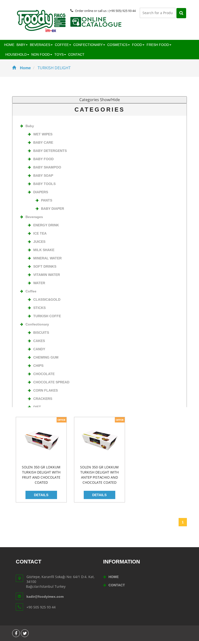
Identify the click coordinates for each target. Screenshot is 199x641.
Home (25, 68)
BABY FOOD (43, 159)
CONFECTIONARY (88, 45)
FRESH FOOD (158, 45)
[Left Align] (181, 13)
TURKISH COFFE (47, 316)
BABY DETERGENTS (50, 151)
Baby (29, 126)
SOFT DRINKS (44, 266)
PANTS (46, 200)
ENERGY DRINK (46, 225)
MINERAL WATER (47, 258)
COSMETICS (117, 45)
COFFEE (62, 45)
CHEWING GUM (45, 357)
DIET (37, 407)
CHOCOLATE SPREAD (51, 382)
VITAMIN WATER (46, 275)
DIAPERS (40, 192)
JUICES (39, 242)
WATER (39, 283)
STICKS (39, 308)
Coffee (30, 291)
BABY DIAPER (52, 209)
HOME (9, 45)
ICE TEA (40, 233)
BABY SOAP (43, 175)
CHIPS (38, 366)
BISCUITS (41, 332)
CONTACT (76, 54)
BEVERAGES (40, 45)
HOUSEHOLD (16, 54)
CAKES (39, 341)
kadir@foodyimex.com (45, 596)
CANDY (39, 349)
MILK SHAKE (43, 250)
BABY (21, 45)
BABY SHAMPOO (47, 167)
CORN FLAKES (45, 390)
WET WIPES (42, 134)
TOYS (59, 54)
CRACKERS (42, 399)
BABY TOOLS (44, 184)
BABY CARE (43, 142)
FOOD (137, 45)
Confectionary (37, 324)
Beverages (34, 217)
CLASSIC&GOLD (46, 299)
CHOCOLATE (44, 374)
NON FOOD (40, 54)
